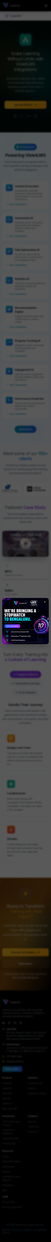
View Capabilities (18, 204)
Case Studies (8, 1166)
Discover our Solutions (23, 952)
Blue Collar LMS (9, 1108)
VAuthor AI (7, 1103)
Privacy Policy (8, 1202)
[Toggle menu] (46, 5)
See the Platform (23, 104)
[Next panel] (36, 116)
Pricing (5, 1156)
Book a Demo (12, 1069)
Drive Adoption (25, 692)
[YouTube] (15, 1022)
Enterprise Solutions (37, 1093)
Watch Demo (25, 963)
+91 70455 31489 (14, 1056)
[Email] (20, 1022)
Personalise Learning (25, 683)
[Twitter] (9, 1022)
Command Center (10, 1138)
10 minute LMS (9, 1143)
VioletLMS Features (11, 1161)
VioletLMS (7, 1083)
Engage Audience (25, 674)
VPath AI (31, 1088)
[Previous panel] (15, 116)
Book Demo (25, 429)
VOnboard (7, 1093)
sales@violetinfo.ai (15, 1061)
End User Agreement (12, 1207)
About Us (32, 1121)
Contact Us (33, 1131)
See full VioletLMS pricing (25, 977)
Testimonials (33, 1126)
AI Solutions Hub (35, 1083)
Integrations (7, 1185)
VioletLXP (6, 1088)
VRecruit (6, 1098)
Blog (4, 1190)
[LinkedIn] (3, 1022)
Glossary (6, 1171)
